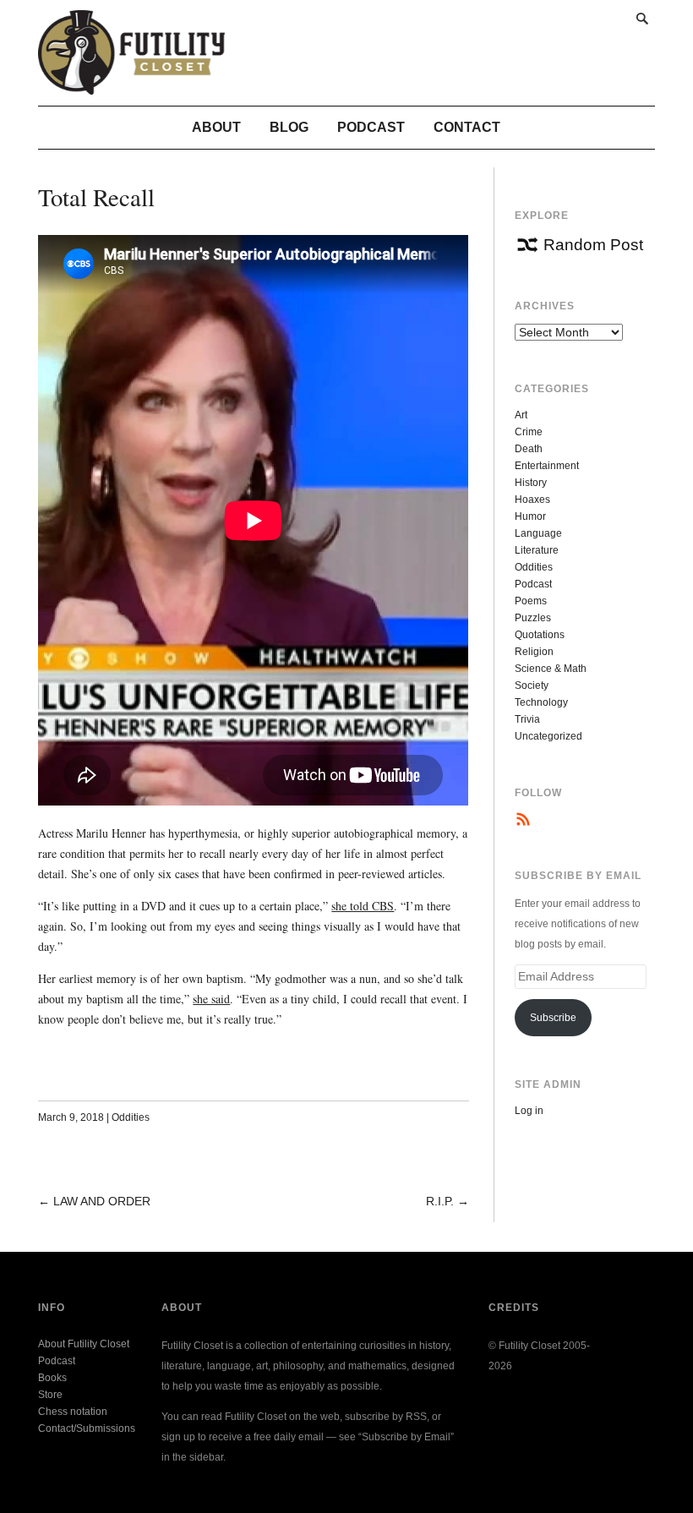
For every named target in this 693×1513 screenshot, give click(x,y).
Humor (530, 516)
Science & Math (551, 669)
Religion (534, 652)
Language (538, 533)
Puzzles (533, 618)
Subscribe (553, 1018)
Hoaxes (532, 499)
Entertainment (547, 466)
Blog (289, 127)
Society (531, 685)
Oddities (131, 1117)
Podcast (371, 127)
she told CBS (362, 906)
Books (52, 1378)
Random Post (593, 245)
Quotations (540, 635)
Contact (467, 127)
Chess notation (72, 1411)
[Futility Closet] (131, 85)
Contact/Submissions (86, 1428)
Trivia (527, 719)
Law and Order (101, 1201)
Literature (537, 550)
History (531, 483)
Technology (541, 702)
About (216, 127)
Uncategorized (548, 736)
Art (521, 415)
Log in (529, 1111)
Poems (531, 601)
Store (50, 1395)
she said (211, 999)
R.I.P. (440, 1201)
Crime (529, 432)
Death (529, 449)
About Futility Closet (83, 1344)
